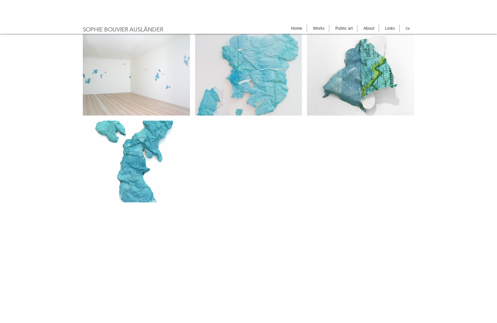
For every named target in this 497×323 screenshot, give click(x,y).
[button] (136, 75)
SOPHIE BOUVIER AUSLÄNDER (123, 29)
